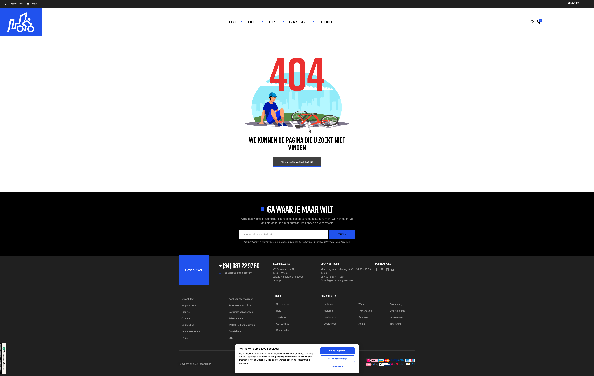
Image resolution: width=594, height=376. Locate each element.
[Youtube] (392, 269)
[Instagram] (382, 269)
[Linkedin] (387, 269)
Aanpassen (337, 366)
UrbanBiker (205, 364)
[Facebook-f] (376, 269)
